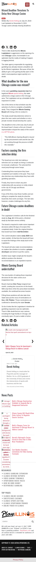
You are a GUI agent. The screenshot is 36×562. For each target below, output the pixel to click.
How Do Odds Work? (12, 483)
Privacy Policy (18, 560)
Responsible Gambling (13, 485)
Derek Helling (14, 21)
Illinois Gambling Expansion (16, 473)
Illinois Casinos (20, 548)
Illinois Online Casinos (13, 496)
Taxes (28, 548)
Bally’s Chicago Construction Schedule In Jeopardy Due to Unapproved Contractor (18, 345)
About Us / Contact (7, 548)
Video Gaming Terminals (14, 478)
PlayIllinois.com (25, 530)
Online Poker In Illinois (14, 505)
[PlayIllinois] (17, 4)
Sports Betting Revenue (8, 550)
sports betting (15, 93)
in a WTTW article (8, 132)
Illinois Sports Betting (14, 501)
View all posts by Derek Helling (15, 386)
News (3, 18)
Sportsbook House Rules (14, 481)
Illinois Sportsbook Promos (16, 503)
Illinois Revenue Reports (14, 476)
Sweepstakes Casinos (13, 498)
